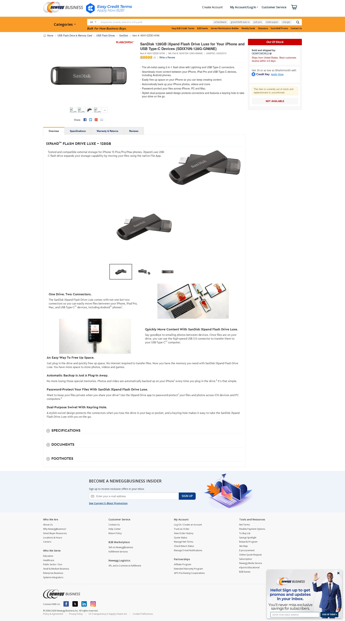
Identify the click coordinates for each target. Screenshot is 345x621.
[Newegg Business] (61, 594)
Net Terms (244, 524)
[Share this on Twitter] (90, 119)
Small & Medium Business (56, 568)
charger (286, 22)
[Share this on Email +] (101, 119)
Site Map (243, 546)
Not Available (275, 101)
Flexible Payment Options (252, 528)
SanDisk (123, 35)
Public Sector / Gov (52, 564)
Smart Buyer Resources (55, 533)
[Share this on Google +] (96, 119)
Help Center (115, 528)
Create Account (212, 7)
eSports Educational (249, 567)
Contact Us (296, 28)
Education (48, 555)
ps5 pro (258, 22)
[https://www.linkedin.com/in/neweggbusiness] (84, 604)
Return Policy (115, 533)
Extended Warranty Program (188, 568)
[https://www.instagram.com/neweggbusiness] (93, 604)
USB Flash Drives (105, 35)
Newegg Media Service (250, 563)
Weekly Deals (248, 28)
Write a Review (167, 57)
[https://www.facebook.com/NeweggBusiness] (66, 604)
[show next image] (238, 226)
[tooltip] (271, 53)
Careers (47, 541)
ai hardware (220, 22)
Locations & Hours (52, 537)
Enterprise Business (53, 573)
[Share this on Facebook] (85, 119)
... (105, 109)
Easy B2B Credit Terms (183, 28)
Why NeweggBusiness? (54, 528)
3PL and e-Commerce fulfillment (125, 565)
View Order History (183, 533)
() (154, 57)
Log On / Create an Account (188, 524)
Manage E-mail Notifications (188, 550)
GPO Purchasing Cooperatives (189, 573)
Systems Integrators (53, 577)
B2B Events (202, 28)
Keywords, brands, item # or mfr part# (121, 22)
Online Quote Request (250, 554)
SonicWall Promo (279, 28)
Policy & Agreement (53, 613)
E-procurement (246, 550)
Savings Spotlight (247, 537)
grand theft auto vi (240, 22)
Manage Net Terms (183, 541)
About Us (48, 524)
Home (50, 35)
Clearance (263, 28)
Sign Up (187, 496)
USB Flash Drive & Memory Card (75, 35)
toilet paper (272, 22)
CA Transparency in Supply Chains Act (108, 613)
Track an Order (181, 528)
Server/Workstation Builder (225, 28)
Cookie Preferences (143, 613)
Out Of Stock (275, 42)
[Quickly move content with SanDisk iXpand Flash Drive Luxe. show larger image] (95, 336)
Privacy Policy (76, 613)
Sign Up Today (329, 614)
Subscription (245, 559)
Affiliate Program (182, 564)
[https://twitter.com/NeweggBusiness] (75, 604)
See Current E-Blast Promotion (108, 503)
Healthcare (48, 560)
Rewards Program (248, 541)
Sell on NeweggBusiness (121, 547)
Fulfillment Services (118, 551)
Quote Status (180, 537)
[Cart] (294, 7)
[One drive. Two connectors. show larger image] (193, 301)
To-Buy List (244, 533)
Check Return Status (184, 546)
